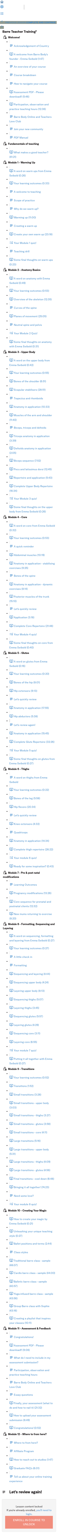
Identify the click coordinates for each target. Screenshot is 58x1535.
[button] (2, 2)
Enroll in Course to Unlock (29, 1522)
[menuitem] (2, 7)
